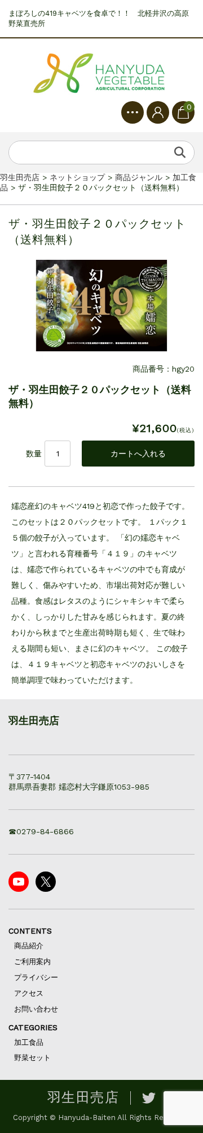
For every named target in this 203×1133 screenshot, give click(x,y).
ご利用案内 (32, 961)
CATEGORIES (33, 1027)
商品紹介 (28, 946)
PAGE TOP (186, 1087)
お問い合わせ (36, 1009)
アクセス (28, 993)
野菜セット (32, 1057)
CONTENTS (30, 930)
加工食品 (28, 1042)
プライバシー (36, 977)
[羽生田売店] (101, 74)
